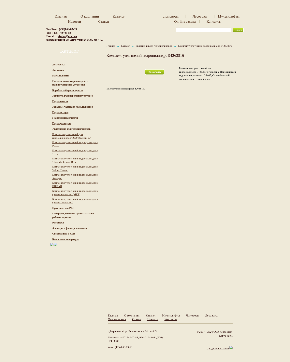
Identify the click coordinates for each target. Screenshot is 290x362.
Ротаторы (58, 222)
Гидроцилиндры (61, 123)
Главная (61, 16)
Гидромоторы (60, 112)
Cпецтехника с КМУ (64, 233)
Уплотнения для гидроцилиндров (154, 45)
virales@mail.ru (67, 36)
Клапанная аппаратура (65, 239)
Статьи (103, 21)
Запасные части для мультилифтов (72, 106)
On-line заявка (185, 21)
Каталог (119, 16)
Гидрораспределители (65, 117)
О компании (89, 16)
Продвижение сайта (218, 348)
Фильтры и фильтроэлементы (69, 228)
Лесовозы (200, 16)
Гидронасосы (60, 101)
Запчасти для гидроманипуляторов (72, 95)
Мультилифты (228, 16)
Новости (74, 21)
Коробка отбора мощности (67, 90)
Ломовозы (171, 16)
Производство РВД (63, 208)
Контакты (214, 21)
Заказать (154, 72)
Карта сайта (226, 335)
